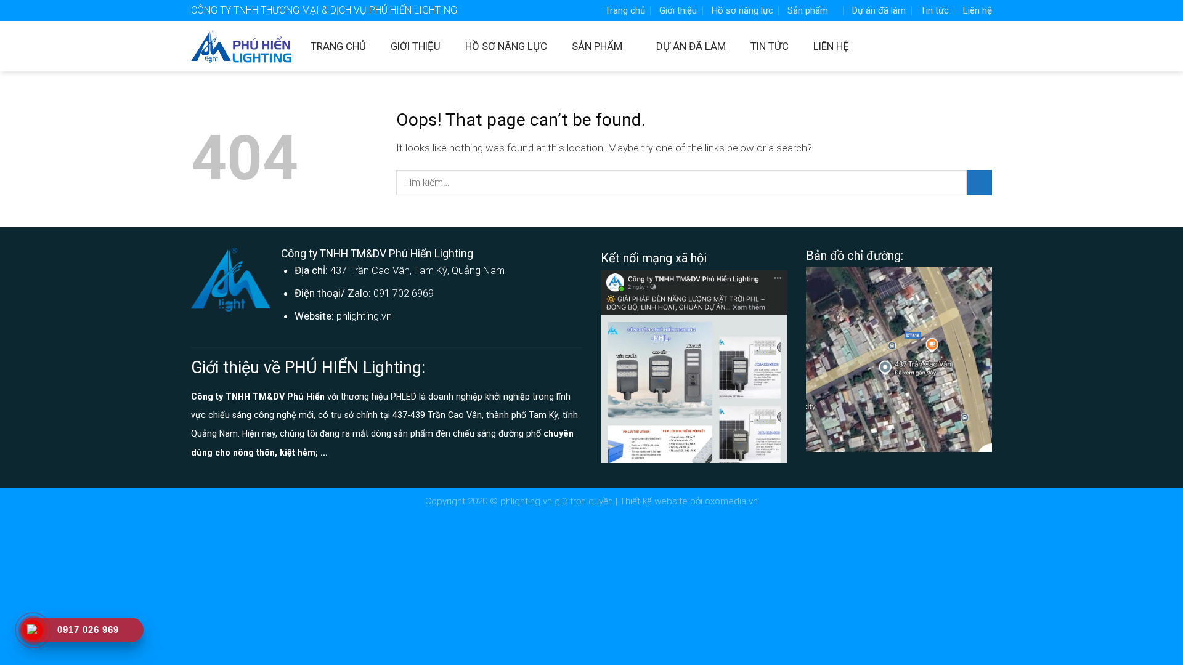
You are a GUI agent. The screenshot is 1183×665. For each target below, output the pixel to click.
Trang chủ (625, 10)
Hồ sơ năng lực (742, 10)
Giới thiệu (678, 10)
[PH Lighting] (241, 46)
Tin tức (935, 10)
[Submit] (979, 182)
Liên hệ (977, 10)
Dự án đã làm (879, 10)
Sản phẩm (807, 10)
